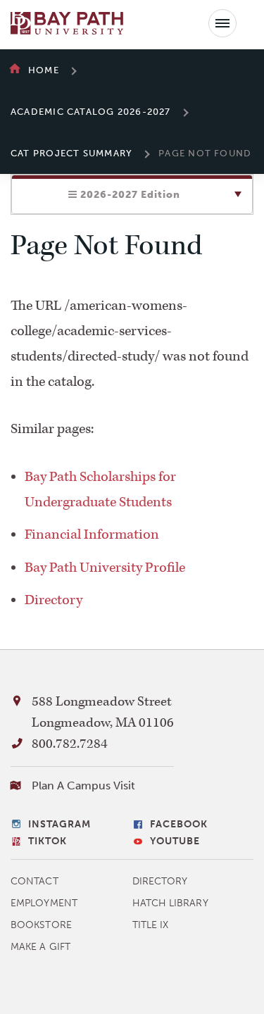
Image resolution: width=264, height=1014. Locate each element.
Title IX (150, 925)
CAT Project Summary (71, 153)
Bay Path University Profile (105, 567)
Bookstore (41, 925)
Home (43, 70)
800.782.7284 (70, 744)
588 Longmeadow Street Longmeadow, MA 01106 (103, 712)
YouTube (175, 841)
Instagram (59, 824)
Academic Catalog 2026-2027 (91, 111)
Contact (34, 881)
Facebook (179, 824)
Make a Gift (40, 947)
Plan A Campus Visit (83, 785)
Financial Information (92, 534)
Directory (53, 600)
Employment (44, 903)
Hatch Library (170, 903)
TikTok (47, 841)
